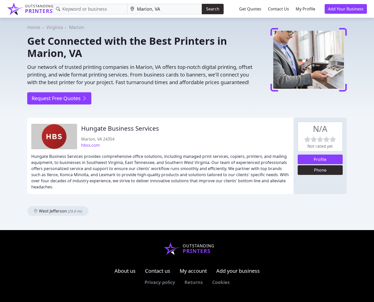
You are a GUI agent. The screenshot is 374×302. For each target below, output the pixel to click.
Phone (320, 170)
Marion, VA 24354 (97, 139)
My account (193, 270)
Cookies (221, 282)
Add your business (238, 270)
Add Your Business (346, 9)
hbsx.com (90, 145)
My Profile (305, 9)
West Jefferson (60, 211)
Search (212, 9)
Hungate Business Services (120, 128)
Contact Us (278, 9)
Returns (193, 282)
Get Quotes (250, 9)
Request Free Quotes (57, 98)
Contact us (157, 270)
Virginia (54, 27)
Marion (76, 27)
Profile (320, 159)
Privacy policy (160, 282)
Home (33, 27)
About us (125, 270)
